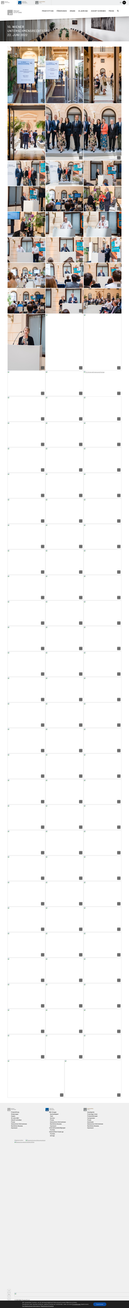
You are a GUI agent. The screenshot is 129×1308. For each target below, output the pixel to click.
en (121, 2)
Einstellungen (76, 1304)
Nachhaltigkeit (54, 1114)
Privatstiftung (48, 11)
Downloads (90, 1122)
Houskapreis (90, 1112)
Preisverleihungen (92, 1116)
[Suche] (118, 11)
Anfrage (52, 1135)
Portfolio (52, 1130)
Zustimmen (99, 1304)
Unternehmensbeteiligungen (57, 1128)
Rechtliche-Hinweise (47, 1306)
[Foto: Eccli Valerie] (102, 383)
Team (51, 1116)
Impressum (14, 1128)
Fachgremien (91, 1118)
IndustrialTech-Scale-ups (56, 1132)
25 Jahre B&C (83, 11)
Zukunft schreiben (98, 11)
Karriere (52, 1118)
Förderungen (62, 11)
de (124, 2)
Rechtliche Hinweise (17, 1126)
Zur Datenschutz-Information (31, 1306)
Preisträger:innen (92, 1114)
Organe (72, 11)
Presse (111, 11)
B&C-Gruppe (52, 1112)
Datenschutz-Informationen (19, 1124)
